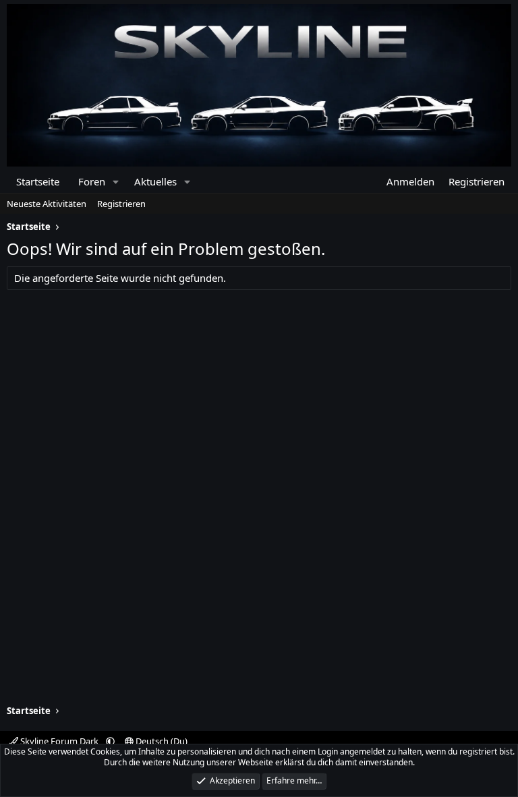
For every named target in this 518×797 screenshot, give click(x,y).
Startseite (37, 181)
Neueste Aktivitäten (46, 204)
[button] (116, 182)
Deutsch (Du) (161, 741)
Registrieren (121, 204)
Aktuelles (155, 181)
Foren (91, 181)
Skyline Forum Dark (59, 741)
